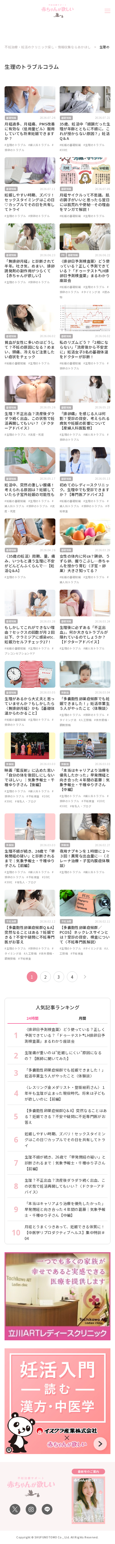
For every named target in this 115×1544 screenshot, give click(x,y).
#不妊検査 (32, 796)
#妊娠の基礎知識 (70, 145)
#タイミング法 (91, 292)
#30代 (64, 150)
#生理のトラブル (15, 145)
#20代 (46, 796)
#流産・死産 (36, 434)
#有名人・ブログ (25, 801)
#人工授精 (85, 720)
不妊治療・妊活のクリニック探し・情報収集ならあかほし (48, 47)
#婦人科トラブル (38, 145)
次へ (84, 977)
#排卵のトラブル (38, 216)
